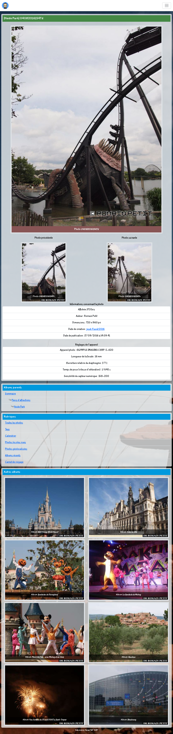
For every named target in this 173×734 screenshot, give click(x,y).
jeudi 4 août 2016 (95, 329)
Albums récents (12, 455)
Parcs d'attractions (21, 400)
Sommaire (10, 393)
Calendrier (10, 435)
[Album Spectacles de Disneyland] (44, 569)
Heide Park (19, 406)
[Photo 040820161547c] (43, 272)
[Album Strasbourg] (128, 695)
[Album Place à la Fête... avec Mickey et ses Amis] (44, 632)
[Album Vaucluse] (128, 632)
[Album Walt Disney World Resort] (44, 507)
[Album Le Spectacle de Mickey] (128, 569)
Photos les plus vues (15, 442)
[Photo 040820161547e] (129, 272)
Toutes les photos (14, 422)
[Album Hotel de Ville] (128, 507)
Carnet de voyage (14, 462)
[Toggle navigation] (166, 5)
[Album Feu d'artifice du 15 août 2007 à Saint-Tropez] (44, 695)
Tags (7, 429)
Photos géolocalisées (16, 449)
